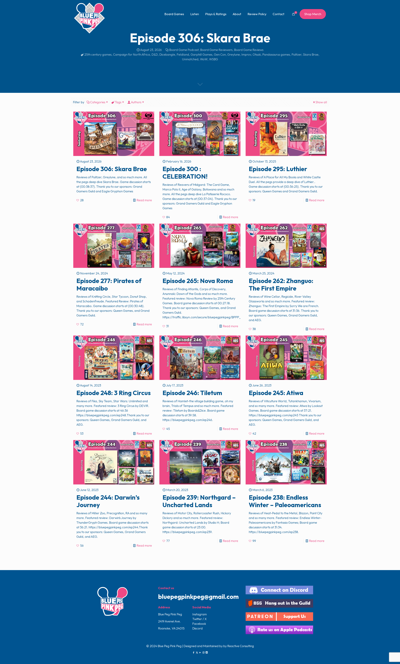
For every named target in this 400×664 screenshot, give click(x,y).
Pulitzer (296, 54)
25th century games (98, 54)
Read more (144, 200)
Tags (118, 102)
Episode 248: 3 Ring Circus (113, 393)
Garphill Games (201, 54)
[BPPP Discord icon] (207, 652)
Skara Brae (310, 54)
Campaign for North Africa (131, 54)
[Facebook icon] (193, 652)
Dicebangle (167, 54)
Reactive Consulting (240, 646)
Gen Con (220, 54)
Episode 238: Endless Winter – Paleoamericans (285, 501)
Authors (136, 102)
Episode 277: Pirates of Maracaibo (109, 284)
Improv (246, 54)
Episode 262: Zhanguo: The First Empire (281, 284)
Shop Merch (312, 14)
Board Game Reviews (248, 50)
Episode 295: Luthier (278, 169)
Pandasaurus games (276, 54)
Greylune (233, 54)
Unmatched (190, 59)
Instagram (199, 614)
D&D (155, 54)
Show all (321, 102)
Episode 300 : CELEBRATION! (185, 172)
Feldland (183, 54)
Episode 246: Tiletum (192, 393)
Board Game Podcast (184, 50)
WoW (204, 59)
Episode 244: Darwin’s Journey (108, 501)
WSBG (213, 59)
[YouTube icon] (200, 652)
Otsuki (257, 54)
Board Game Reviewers (216, 50)
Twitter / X (199, 619)
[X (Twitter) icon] (197, 652)
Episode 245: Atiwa (276, 393)
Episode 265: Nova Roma (197, 281)
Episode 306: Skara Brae (111, 169)
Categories (97, 102)
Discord (197, 628)
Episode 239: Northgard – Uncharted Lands (199, 501)
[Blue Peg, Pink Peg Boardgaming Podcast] (89, 18)
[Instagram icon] (203, 652)
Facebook (199, 624)
